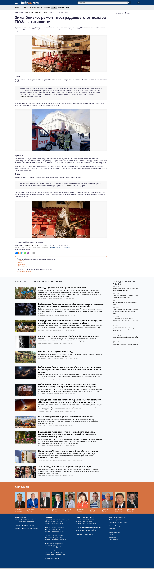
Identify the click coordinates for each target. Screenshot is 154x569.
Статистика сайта (114, 532)
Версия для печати (55, 247)
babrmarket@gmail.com (89, 530)
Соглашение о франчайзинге (118, 522)
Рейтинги (47, 7)
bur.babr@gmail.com (57, 523)
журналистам (24, 96)
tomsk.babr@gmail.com (24, 271)
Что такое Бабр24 (114, 526)
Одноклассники (23, 266)
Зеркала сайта (113, 539)
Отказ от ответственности (117, 517)
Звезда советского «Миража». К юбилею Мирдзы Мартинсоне (69, 336)
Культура (38, 12)
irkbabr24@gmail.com (57, 531)
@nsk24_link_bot (56, 545)
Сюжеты (25, 7)
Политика (56, 298)
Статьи (54, 7)
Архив (67, 7)
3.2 (25, 565)
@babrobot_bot (87, 521)
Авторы (39, 7)
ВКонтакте (22, 264)
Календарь (112, 537)
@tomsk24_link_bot (57, 553)
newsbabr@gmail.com (27, 521)
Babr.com (30, 3)
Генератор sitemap (55, 565)
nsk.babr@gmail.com (57, 547)
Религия (56, 358)
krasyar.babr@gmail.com (58, 539)
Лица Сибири (22, 487)
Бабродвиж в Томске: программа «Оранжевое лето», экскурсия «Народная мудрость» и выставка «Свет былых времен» (69, 401)
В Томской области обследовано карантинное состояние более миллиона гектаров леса (125, 320)
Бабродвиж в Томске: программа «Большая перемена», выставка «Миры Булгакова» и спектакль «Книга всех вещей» (70, 305)
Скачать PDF (66, 247)
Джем (20, 262)
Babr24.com (29, 12)
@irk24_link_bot (56, 529)
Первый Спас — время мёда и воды (56, 352)
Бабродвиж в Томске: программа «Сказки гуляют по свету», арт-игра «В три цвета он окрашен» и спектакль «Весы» (70, 322)
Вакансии (112, 528)
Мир (61, 343)
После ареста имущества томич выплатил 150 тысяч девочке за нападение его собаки (125, 311)
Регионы (18, 7)
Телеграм (21, 261)
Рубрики (33, 7)
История (61, 358)
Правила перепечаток (116, 520)
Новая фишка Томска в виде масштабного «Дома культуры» (68, 451)
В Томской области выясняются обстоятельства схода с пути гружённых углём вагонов (125, 328)
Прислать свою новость (52, 558)
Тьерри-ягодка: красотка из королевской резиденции (64, 466)
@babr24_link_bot (27, 520)
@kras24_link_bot (56, 537)
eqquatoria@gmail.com (89, 523)
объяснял (69, 186)
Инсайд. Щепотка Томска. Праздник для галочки (62, 288)
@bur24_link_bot (56, 521)
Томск (44, 12)
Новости (61, 7)
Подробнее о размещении (84, 534)
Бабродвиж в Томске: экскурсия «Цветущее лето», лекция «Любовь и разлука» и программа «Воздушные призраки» (67, 385)
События (56, 315)
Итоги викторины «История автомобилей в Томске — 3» (66, 416)
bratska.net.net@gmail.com (29, 528)
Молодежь (63, 460)
